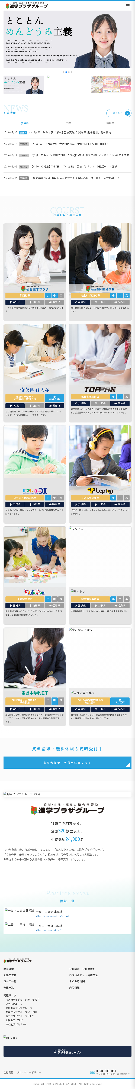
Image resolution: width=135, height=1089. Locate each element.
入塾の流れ (10, 975)
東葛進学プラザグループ (19, 1008)
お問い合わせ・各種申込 (83, 975)
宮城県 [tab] (24, 123)
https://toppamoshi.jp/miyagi (52, 913)
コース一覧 (10, 981)
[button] (63, 72)
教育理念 (9, 969)
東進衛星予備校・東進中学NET (22, 1000)
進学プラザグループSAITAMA (21, 1012)
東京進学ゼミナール (16, 1024)
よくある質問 (77, 981)
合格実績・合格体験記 (82, 969)
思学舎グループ (14, 1004)
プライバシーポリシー (29, 1072)
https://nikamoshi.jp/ (49, 928)
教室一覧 (9, 987)
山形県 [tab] (67, 123)
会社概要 (8, 1072)
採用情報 (74, 987)
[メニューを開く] (127, 5)
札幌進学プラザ (14, 1020)
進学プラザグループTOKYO (20, 1016)
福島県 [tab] (110, 123)
